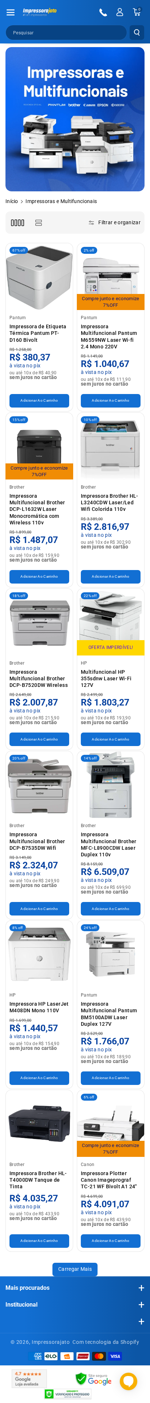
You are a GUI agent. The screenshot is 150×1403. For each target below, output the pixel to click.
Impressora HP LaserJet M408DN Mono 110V (39, 1007)
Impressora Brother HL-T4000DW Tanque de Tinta (38, 1179)
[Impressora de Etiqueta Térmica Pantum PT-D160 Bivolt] (39, 276)
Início (11, 201)
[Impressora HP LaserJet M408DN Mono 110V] (39, 954)
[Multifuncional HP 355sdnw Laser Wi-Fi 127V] (110, 622)
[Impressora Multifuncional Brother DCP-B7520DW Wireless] (39, 622)
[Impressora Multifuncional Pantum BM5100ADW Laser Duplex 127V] (110, 954)
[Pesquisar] (137, 32)
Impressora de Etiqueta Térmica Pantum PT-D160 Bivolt (38, 333)
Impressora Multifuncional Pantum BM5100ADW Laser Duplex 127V (109, 1014)
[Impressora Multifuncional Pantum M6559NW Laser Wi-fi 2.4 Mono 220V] (110, 276)
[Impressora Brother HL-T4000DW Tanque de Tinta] (39, 1123)
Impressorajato (51, 1342)
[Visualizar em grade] (17, 222)
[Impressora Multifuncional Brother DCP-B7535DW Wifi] (39, 784)
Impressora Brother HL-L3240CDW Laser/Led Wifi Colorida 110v (109, 502)
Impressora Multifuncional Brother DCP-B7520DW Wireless (38, 678)
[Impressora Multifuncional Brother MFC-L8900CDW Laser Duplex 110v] (110, 784)
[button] (11, 12)
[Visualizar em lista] (38, 222)
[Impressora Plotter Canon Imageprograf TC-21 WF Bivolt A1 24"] (110, 1123)
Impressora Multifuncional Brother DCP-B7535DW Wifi (37, 841)
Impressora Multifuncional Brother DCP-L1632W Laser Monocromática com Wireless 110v (37, 509)
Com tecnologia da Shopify (105, 1342)
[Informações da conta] (120, 12)
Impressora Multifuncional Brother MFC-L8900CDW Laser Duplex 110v (109, 844)
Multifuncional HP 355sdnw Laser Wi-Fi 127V (106, 678)
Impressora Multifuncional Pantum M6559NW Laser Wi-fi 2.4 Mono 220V (109, 336)
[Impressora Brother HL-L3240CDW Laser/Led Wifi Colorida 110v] (110, 446)
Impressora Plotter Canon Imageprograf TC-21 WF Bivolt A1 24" (109, 1179)
